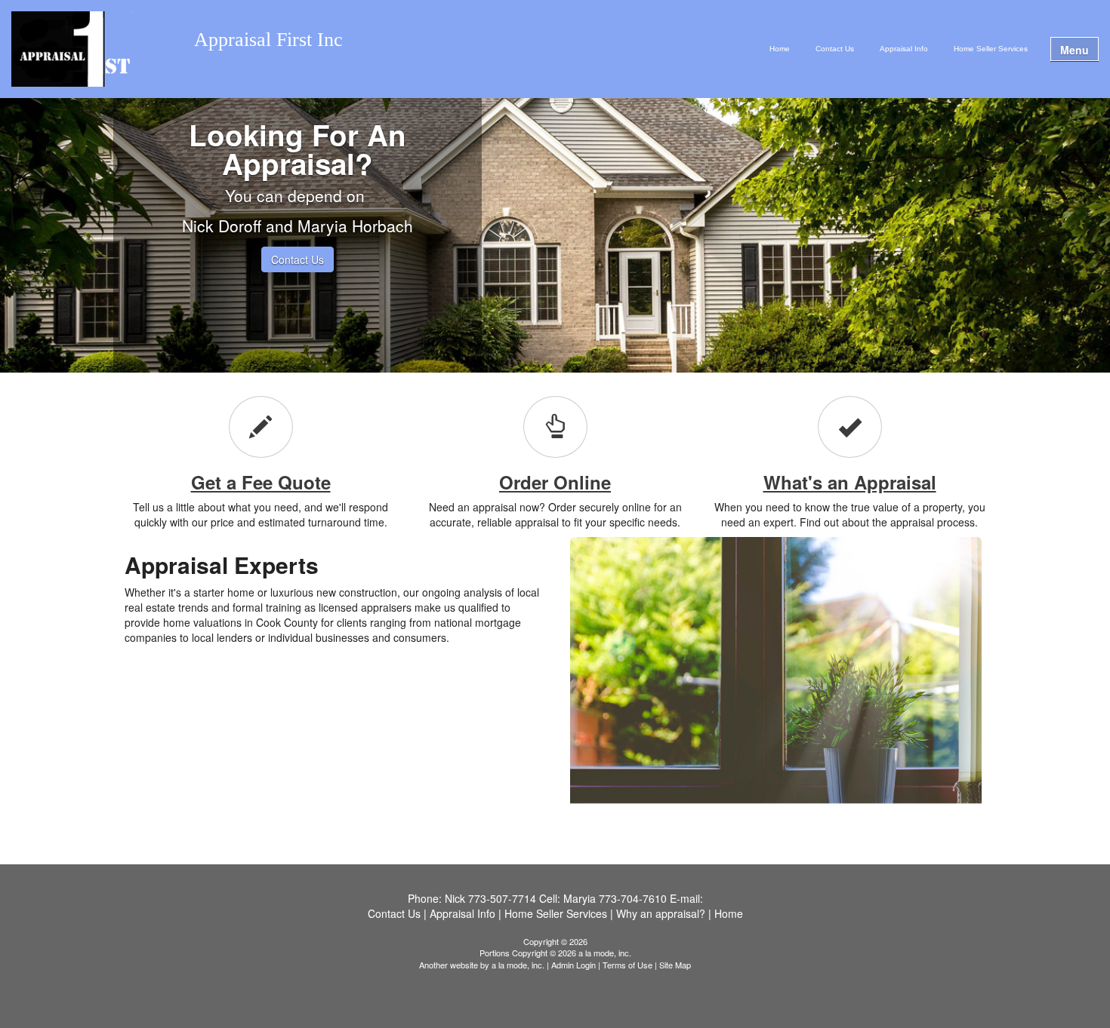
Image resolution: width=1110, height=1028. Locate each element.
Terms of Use (627, 965)
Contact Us (835, 48)
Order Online (555, 482)
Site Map (675, 965)
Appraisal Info (904, 48)
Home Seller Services (991, 48)
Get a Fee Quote (261, 482)
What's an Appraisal (849, 482)
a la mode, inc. (518, 965)
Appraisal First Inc (268, 40)
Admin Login (573, 965)
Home (779, 48)
